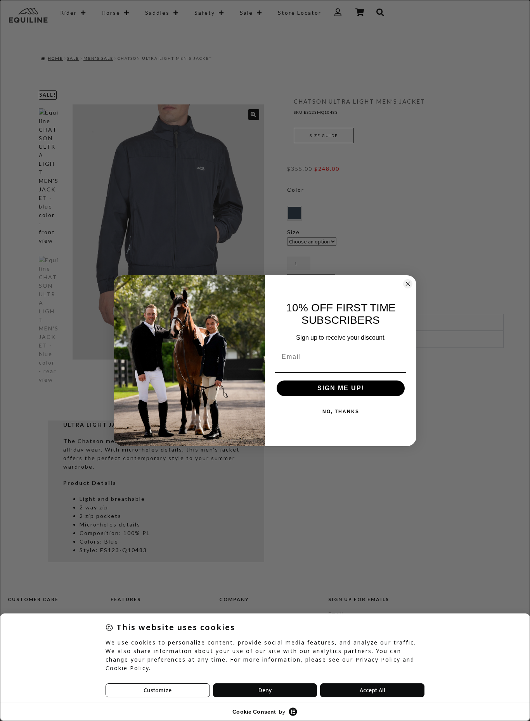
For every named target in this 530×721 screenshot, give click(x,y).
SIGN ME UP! (340, 388)
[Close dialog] (407, 283)
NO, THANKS (340, 411)
